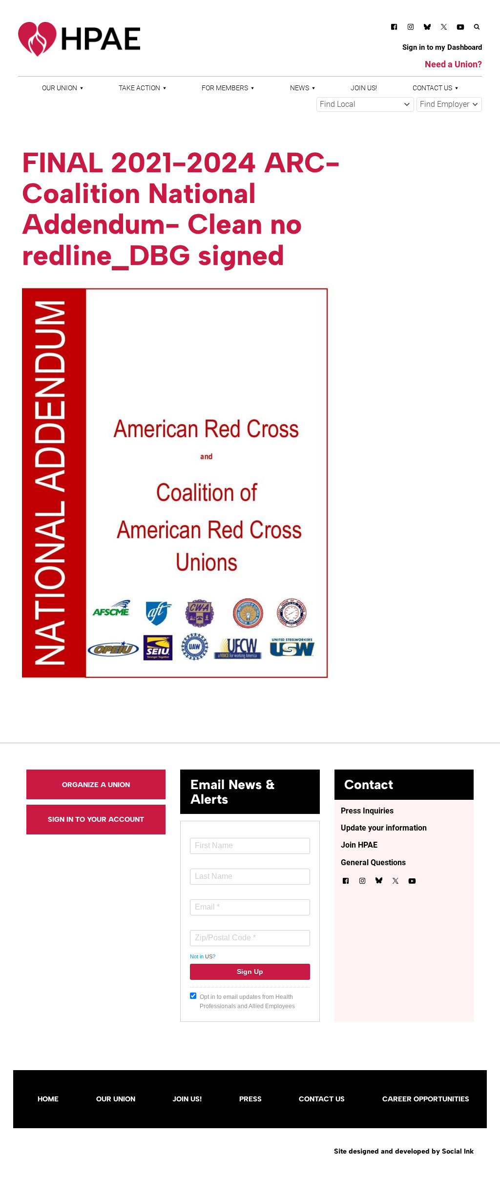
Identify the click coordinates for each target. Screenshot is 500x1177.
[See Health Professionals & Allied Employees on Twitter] (444, 28)
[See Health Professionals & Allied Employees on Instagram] (411, 28)
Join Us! (364, 88)
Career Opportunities (425, 1099)
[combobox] (365, 104)
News (299, 88)
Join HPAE (359, 845)
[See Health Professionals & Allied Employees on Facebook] (394, 28)
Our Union (59, 88)
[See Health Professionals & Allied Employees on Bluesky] (427, 28)
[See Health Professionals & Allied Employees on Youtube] (460, 28)
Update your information (384, 827)
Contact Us (432, 88)
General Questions (373, 862)
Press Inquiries (367, 810)
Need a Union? (453, 64)
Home (48, 1099)
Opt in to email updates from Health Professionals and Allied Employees (247, 1002)
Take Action (139, 88)
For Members (225, 88)
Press (250, 1099)
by (404, 1151)
